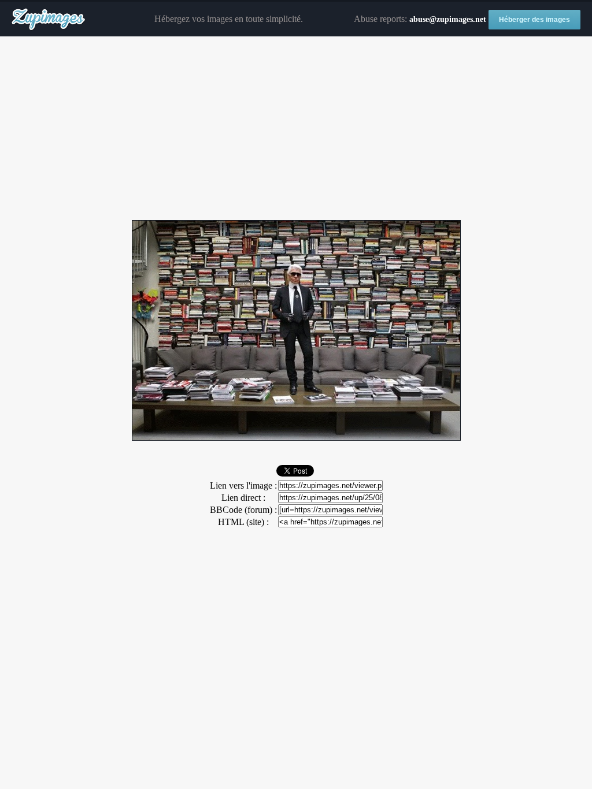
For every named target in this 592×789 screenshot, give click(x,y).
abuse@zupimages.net (447, 19)
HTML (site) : (243, 522)
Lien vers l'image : (243, 485)
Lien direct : (243, 498)
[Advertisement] (296, 129)
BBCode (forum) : (243, 510)
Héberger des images (534, 20)
